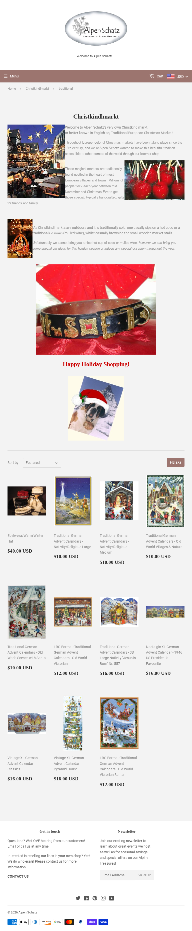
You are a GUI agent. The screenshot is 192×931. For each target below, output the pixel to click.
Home (12, 88)
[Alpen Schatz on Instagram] (103, 899)
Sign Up (144, 875)
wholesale (25, 861)
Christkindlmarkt (37, 88)
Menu (14, 76)
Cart (160, 76)
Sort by (13, 463)
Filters (175, 462)
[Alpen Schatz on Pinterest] (95, 899)
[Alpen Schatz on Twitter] (78, 899)
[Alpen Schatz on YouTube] (111, 899)
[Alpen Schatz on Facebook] (86, 899)
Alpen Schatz (27, 912)
